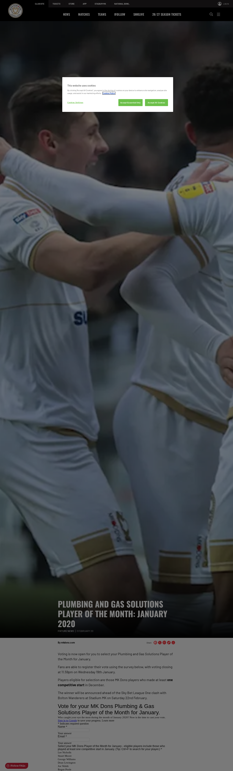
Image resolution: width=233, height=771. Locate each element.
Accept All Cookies (156, 102)
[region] (117, 94)
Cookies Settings (75, 102)
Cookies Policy (109, 93)
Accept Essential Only (130, 102)
